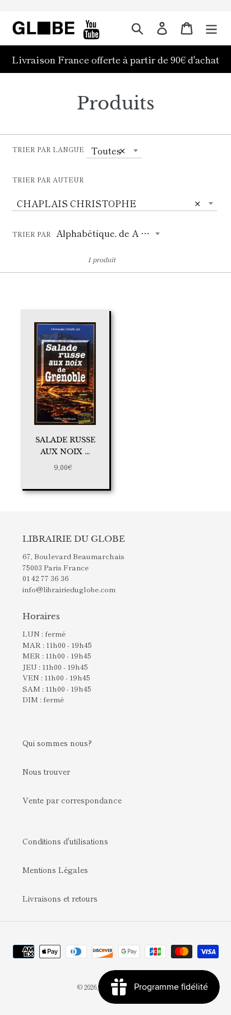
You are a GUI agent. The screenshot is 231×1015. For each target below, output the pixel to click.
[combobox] (114, 150)
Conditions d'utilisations (65, 841)
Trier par (31, 234)
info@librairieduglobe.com (69, 589)
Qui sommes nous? (57, 742)
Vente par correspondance (72, 800)
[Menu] (211, 28)
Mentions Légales (55, 869)
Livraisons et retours (60, 898)
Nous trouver (46, 771)
